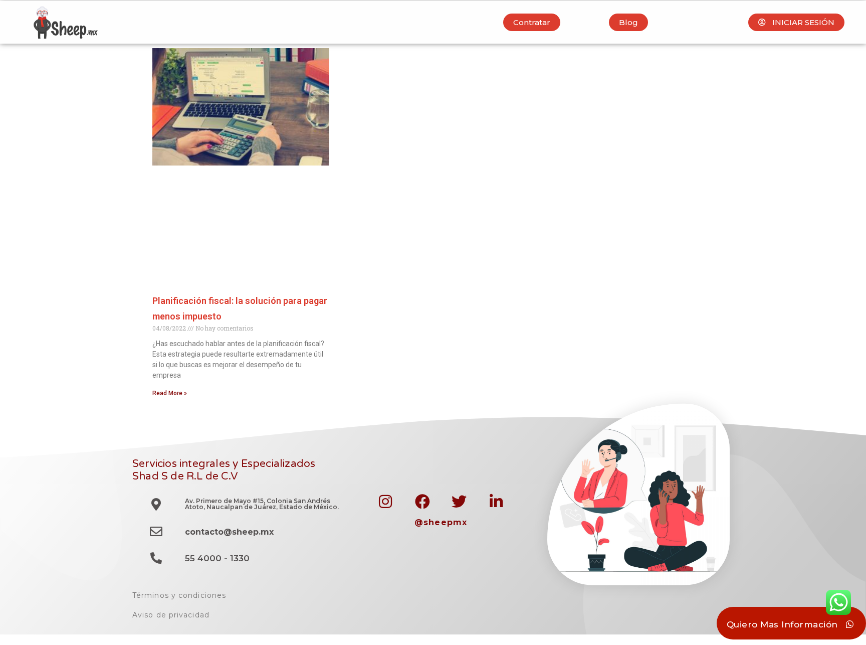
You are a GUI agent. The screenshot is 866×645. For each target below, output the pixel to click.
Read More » (169, 393)
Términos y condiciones (179, 595)
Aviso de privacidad (170, 614)
